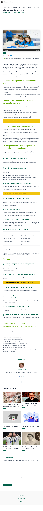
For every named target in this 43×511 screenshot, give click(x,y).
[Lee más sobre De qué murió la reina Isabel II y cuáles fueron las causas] (31, 438)
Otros (4, 52)
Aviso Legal (21, 495)
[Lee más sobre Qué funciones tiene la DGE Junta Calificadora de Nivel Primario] (12, 417)
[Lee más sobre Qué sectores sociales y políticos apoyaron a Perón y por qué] (31, 396)
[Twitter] (6, 55)
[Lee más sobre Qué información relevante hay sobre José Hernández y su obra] (12, 438)
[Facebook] (3, 55)
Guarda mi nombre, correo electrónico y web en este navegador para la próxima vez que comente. (20, 481)
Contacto (21, 496)
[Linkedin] (11, 55)
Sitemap (21, 501)
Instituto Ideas (8, 2)
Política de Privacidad (21, 499)
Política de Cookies (21, 498)
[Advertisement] (21, 22)
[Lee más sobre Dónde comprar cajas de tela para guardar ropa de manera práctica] (12, 397)
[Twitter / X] (21, 376)
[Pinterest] (8, 55)
